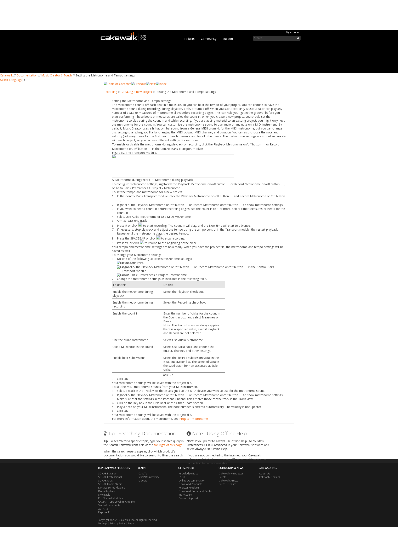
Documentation (27, 75)
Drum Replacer (107, 491)
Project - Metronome (193, 419)
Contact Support (188, 498)
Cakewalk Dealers (269, 477)
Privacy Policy (117, 523)
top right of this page (168, 445)
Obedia (142, 480)
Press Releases (227, 484)
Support (228, 39)
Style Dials (104, 494)
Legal (131, 523)
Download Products (190, 484)
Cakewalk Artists (228, 480)
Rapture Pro (105, 512)
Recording (110, 92)
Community (208, 39)
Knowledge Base (188, 473)
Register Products (189, 487)
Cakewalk (6, 75)
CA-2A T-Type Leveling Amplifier (117, 501)
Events (222, 477)
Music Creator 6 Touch (56, 75)
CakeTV (142, 473)
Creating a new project (137, 92)
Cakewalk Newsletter (231, 473)
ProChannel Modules (110, 498)
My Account (293, 32)
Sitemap (102, 523)
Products (189, 39)
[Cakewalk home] (125, 36)
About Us (264, 473)
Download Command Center (195, 491)
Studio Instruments (109, 505)
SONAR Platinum (107, 473)
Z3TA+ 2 (103, 508)
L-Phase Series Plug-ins (111, 487)
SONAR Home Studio (110, 484)
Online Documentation (192, 480)
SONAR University (148, 477)
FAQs (182, 477)
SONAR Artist (105, 480)
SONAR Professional (110, 477)
